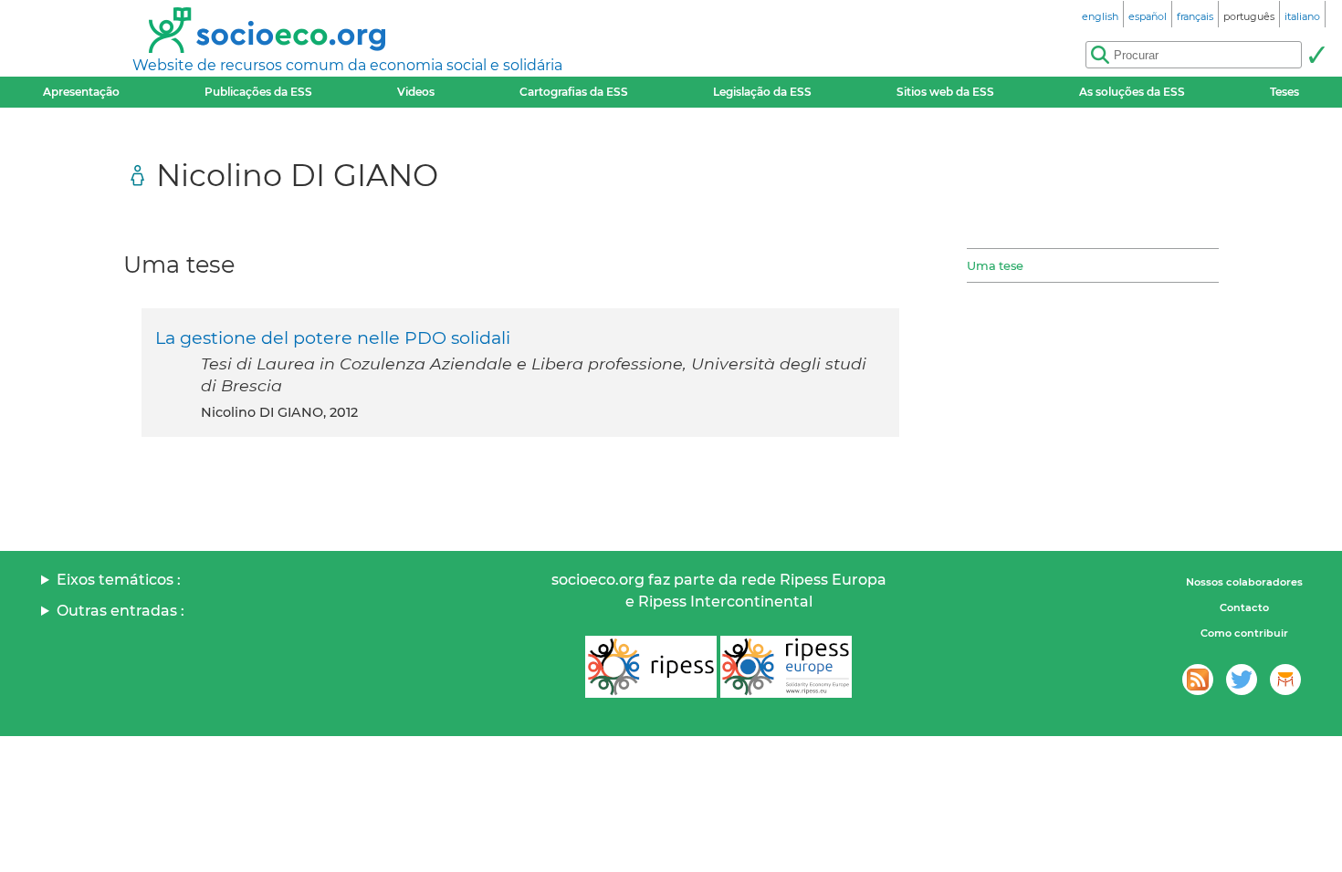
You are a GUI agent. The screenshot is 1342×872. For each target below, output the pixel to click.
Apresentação (81, 92)
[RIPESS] (651, 667)
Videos (416, 92)
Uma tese (995, 265)
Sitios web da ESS (945, 92)
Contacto (1244, 607)
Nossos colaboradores (1244, 582)
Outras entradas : (120, 610)
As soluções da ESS (1132, 92)
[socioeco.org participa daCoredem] (1285, 679)
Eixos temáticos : (119, 579)
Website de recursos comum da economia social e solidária (347, 65)
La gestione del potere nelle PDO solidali (332, 337)
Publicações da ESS (258, 92)
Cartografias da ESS (573, 92)
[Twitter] (1241, 679)
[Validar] (1316, 55)
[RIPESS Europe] (786, 667)
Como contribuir (1244, 633)
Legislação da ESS (762, 92)
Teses (1284, 92)
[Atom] (1197, 679)
